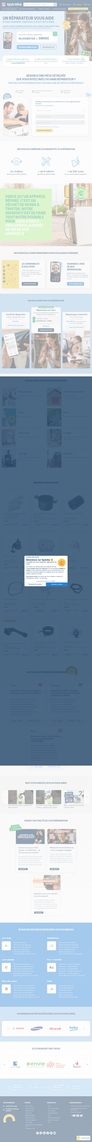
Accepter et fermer (56, 584)
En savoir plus (43, 578)
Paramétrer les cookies (35, 584)
